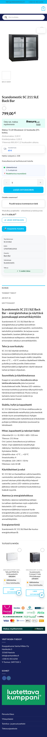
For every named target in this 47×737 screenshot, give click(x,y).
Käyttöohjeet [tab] (8, 303)
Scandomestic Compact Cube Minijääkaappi (35, 574)
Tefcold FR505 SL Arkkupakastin (12, 573)
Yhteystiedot (7, 719)
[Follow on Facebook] (4, 678)
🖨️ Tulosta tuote (14, 229)
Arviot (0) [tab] (6, 298)
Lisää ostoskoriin (23, 190)
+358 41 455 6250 (10, 659)
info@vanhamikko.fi (10, 655)
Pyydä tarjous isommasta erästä (23, 203)
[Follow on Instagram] (9, 678)
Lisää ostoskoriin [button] (12, 590)
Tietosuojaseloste (9, 728)
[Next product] (4, 108)
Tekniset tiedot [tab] (9, 293)
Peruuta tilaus (8, 714)
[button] (3, 9)
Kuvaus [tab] (5, 288)
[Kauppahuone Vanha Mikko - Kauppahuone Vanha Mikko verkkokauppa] (23, 8)
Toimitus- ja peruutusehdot (13, 723)
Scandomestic (9, 263)
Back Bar (6, 82)
